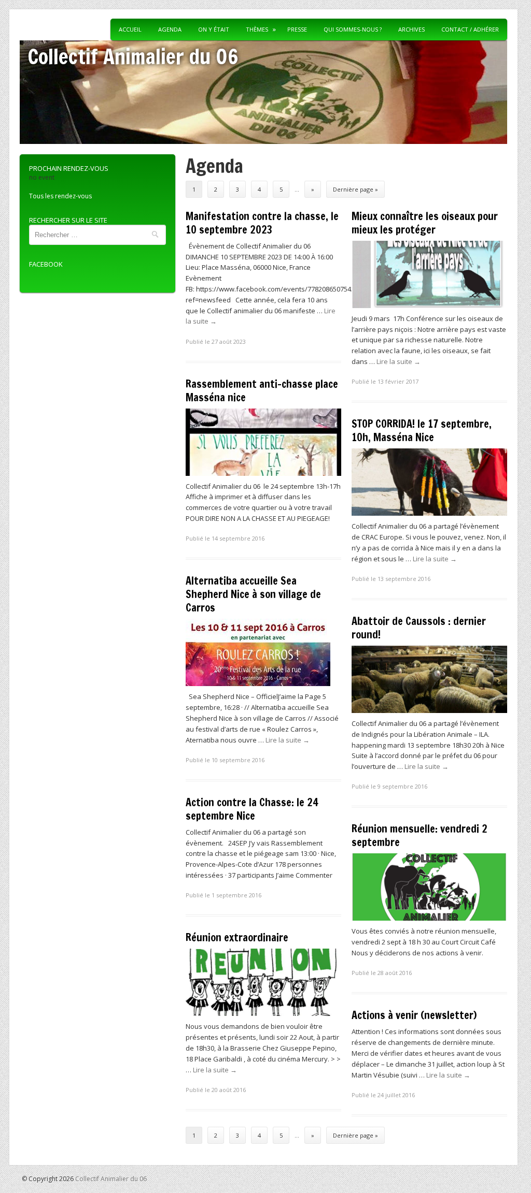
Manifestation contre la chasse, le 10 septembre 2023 (262, 223)
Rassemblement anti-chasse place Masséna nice (262, 390)
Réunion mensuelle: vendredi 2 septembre (419, 835)
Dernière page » (355, 189)
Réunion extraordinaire (237, 937)
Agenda (169, 29)
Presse (297, 29)
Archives (411, 29)
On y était (213, 29)
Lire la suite (398, 361)
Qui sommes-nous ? (353, 29)
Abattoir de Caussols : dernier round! (419, 628)
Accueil (130, 29)
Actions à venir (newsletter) (414, 1015)
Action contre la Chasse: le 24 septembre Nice (252, 809)
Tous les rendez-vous (60, 196)
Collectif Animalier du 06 (133, 56)
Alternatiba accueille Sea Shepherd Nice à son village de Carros (253, 594)
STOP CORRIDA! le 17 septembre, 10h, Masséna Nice (422, 430)
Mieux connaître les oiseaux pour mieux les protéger (425, 223)
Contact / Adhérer (470, 29)
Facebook (46, 264)
